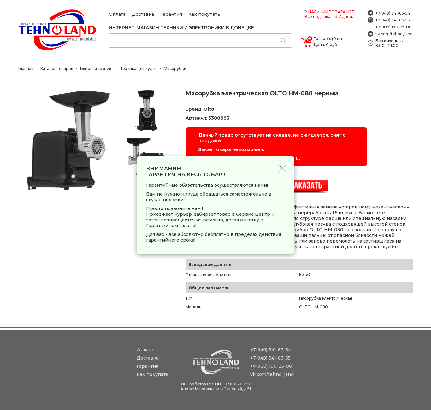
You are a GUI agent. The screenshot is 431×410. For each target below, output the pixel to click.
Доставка (143, 14)
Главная (25, 68)
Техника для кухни (139, 68)
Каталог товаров (56, 68)
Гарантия (171, 14)
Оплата (117, 14)
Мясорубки (175, 68)
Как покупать (204, 14)
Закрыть (282, 168)
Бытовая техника (97, 68)
